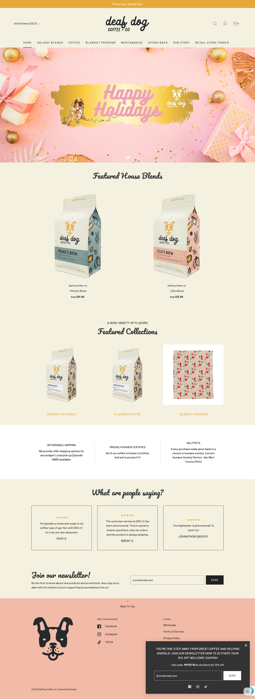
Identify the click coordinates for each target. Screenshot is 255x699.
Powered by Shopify (67, 689)
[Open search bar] (217, 23)
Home (27, 42)
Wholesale (169, 625)
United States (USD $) (25, 23)
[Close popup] (246, 645)
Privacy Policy (171, 638)
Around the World (61, 414)
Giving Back (158, 42)
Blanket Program (101, 42)
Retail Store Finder (212, 42)
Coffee (74, 42)
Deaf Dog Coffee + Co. (78, 285)
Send (214, 580)
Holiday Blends (50, 42)
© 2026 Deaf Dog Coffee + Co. (44, 689)
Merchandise (132, 42)
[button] (127, 157)
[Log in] (227, 23)
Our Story (181, 42)
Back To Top (127, 606)
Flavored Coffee (127, 414)
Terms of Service (173, 631)
